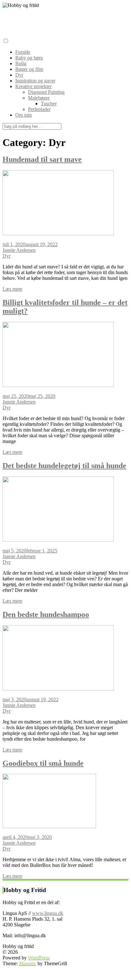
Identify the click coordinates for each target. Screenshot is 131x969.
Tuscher (49, 103)
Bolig (20, 63)
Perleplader (39, 109)
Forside (22, 52)
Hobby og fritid (23, 17)
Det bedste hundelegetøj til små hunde (64, 465)
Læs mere (12, 289)
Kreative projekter (33, 86)
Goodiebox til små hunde (43, 763)
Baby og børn (29, 57)
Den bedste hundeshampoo (46, 614)
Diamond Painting (46, 92)
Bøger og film (29, 69)
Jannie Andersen (19, 250)
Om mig (23, 115)
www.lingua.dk (47, 913)
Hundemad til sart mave (42, 159)
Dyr (19, 75)
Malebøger (39, 97)
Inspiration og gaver (35, 80)
